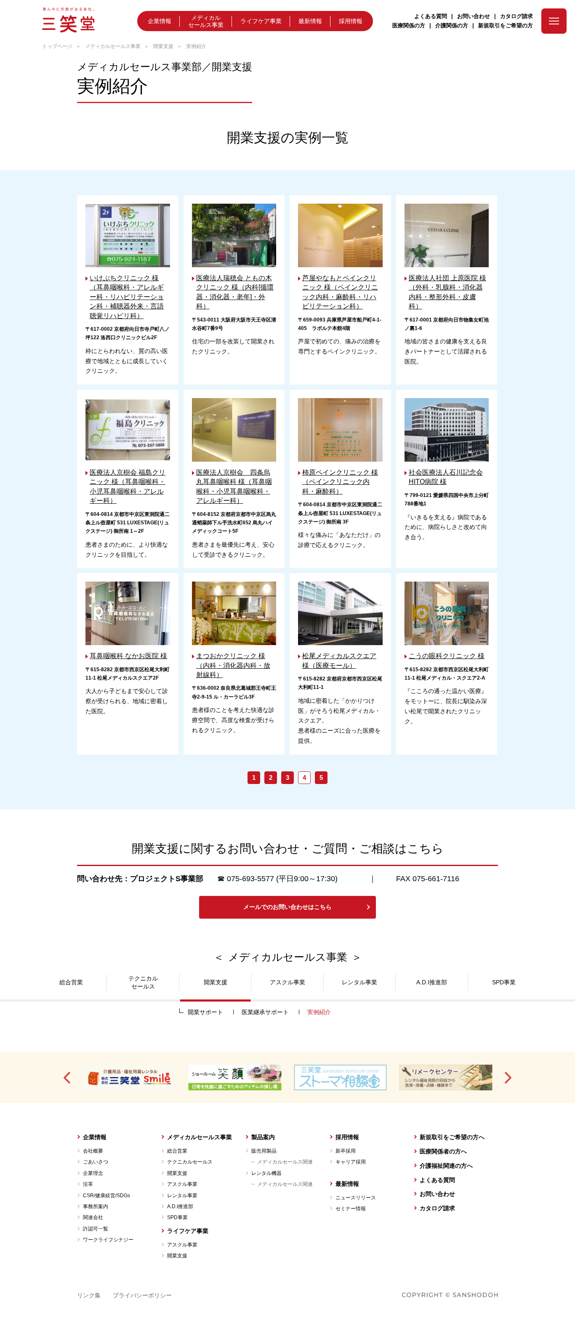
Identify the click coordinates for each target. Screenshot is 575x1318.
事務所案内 (95, 1206)
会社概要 (93, 1151)
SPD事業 (177, 1217)
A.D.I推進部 (180, 1206)
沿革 (88, 1184)
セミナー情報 (350, 1209)
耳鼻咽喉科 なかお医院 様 (128, 655)
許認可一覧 (95, 1229)
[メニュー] (554, 21)
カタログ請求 (516, 16)
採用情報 (350, 21)
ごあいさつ (95, 1162)
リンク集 (89, 1295)
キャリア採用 (350, 1162)
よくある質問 (430, 16)
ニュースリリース (355, 1198)
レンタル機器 (266, 1173)
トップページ (57, 46)
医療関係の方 (408, 25)
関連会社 (93, 1217)
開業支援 (163, 46)
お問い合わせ (473, 16)
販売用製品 (264, 1151)
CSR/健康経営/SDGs (106, 1195)
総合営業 (177, 1151)
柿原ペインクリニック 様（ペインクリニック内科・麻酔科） (340, 482)
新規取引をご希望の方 (505, 25)
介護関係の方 (451, 25)
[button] (67, 1077)
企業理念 (93, 1173)
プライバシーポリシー (142, 1295)
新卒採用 (345, 1151)
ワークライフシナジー (108, 1240)
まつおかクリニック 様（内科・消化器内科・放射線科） (233, 665)
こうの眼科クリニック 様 (446, 655)
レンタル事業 (182, 1195)
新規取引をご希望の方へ (452, 1137)
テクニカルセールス (190, 1162)
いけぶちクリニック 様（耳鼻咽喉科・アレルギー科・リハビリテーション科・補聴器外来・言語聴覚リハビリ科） (127, 296)
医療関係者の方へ (443, 1151)
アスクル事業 (182, 1184)
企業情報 (159, 21)
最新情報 (310, 21)
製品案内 (263, 1137)
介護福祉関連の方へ (446, 1165)
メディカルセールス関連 (285, 1162)
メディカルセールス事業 (206, 21)
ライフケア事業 (261, 21)
